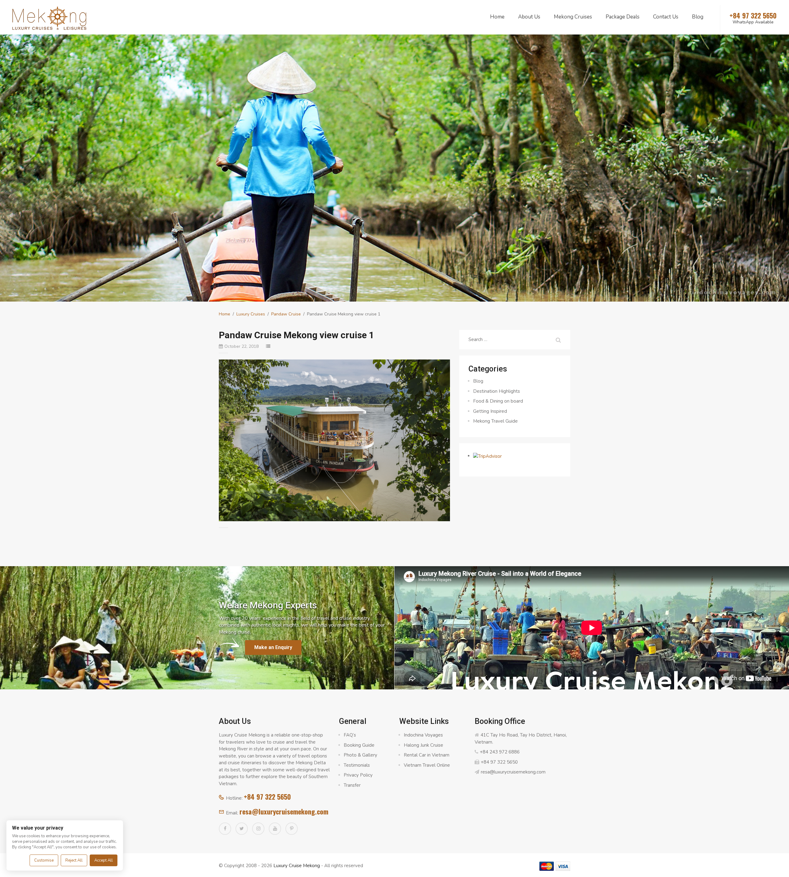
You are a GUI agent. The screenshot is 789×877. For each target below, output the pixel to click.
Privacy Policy (358, 775)
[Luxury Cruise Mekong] (49, 17)
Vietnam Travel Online (427, 765)
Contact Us (665, 16)
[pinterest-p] (291, 828)
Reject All (74, 860)
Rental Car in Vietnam (426, 755)
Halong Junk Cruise (423, 745)
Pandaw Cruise (286, 314)
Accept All (103, 860)
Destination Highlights (496, 391)
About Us (529, 16)
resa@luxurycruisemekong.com (283, 811)
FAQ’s (350, 735)
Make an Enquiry (273, 647)
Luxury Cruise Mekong (296, 866)
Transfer (352, 785)
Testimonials (357, 765)
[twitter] (241, 828)
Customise (44, 860)
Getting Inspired (490, 411)
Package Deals (623, 16)
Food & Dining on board (498, 401)
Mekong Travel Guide (495, 421)
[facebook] (225, 828)
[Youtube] (275, 828)
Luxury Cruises (250, 314)
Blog (697, 16)
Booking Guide (359, 745)
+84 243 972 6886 (500, 752)
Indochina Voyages (423, 735)
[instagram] (258, 828)
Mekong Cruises (573, 16)
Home (497, 16)
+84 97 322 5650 (267, 797)
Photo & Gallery (360, 755)
